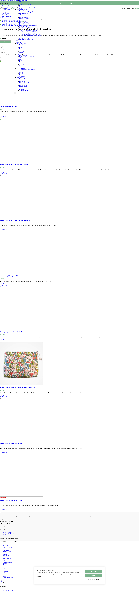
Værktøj (21, 52)
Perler (20, 47)
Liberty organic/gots (24, 18)
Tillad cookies (93, 571)
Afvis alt (93, 575)
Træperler (21, 51)
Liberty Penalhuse (23, 85)
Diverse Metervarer (23, 10)
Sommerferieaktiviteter (21, 57)
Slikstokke (21, 4)
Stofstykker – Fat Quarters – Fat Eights (28, 30)
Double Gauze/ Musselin (25, 12)
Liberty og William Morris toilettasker (27, 84)
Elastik (20, 60)
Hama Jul (24, 46)
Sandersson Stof (23, 26)
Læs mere (39, 576)
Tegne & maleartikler (21, 68)
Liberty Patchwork (23, 20)
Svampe (21, 8)
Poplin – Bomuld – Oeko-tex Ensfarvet (28, 25)
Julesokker (21, 80)
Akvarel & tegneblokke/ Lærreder (27, 69)
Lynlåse (21, 63)
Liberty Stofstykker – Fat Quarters (30, 33)
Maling (21, 72)
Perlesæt (21, 48)
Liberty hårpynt (22, 81)
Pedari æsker (19, 42)
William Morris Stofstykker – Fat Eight (31, 34)
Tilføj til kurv (6, 41)
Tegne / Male (22, 76)
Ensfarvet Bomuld (23, 13)
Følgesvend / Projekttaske (25, 78)
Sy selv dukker (22, 37)
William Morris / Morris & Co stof (27, 39)
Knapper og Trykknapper (25, 61)
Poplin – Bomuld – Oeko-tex (26, 23)
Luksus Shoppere (23, 86)
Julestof (21, 14)
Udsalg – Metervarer (24, 38)
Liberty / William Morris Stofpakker (27, 16)
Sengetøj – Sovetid (20, 54)
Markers (21, 74)
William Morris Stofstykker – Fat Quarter (31, 35)
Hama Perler (22, 44)
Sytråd (20, 67)
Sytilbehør (18, 59)
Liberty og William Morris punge (26, 82)
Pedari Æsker (22, 88)
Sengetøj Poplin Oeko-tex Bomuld (27, 56)
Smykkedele (22, 50)
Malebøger (21, 71)
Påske (17, 40)
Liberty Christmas (23, 17)
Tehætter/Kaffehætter (24, 90)
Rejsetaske (21, 89)
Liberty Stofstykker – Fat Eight (29, 31)
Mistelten (21, 1)
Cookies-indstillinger (93, 579)
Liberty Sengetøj (23, 55)
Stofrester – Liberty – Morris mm (26, 29)
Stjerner (21, 6)
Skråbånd (21, 64)
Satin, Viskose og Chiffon (25, 27)
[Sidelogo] (9, 9)
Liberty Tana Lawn (23, 22)
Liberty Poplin (22, 21)
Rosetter (21, 3)
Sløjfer (20, 5)
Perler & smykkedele (21, 43)
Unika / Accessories (20, 77)
